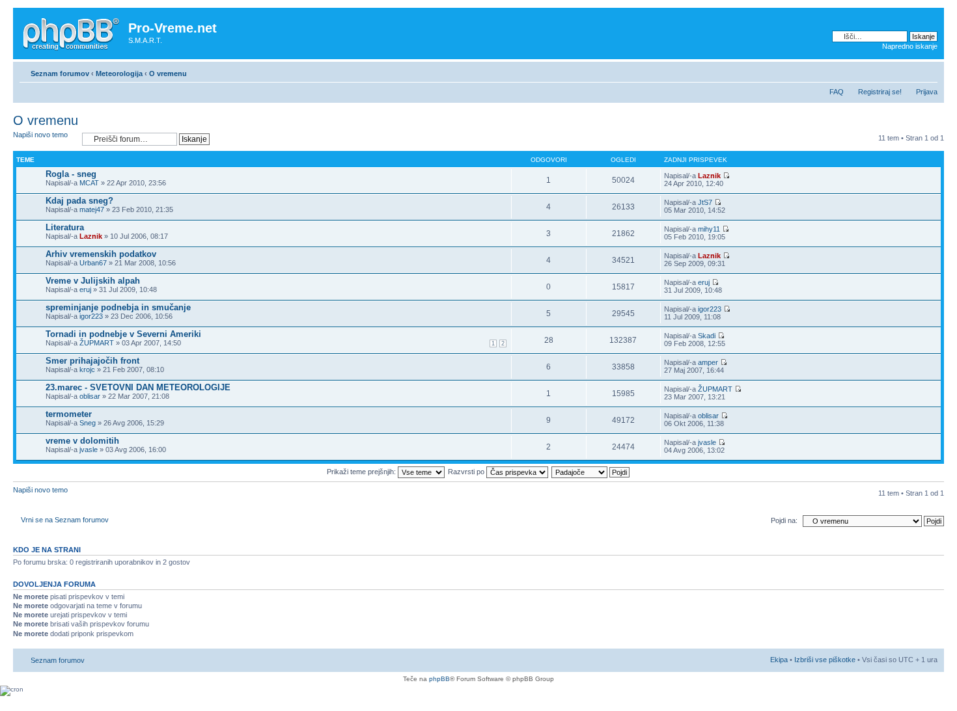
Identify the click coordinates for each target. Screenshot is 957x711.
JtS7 (705, 202)
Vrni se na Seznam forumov (65, 520)
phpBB (439, 678)
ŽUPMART (96, 343)
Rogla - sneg (71, 174)
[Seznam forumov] (72, 32)
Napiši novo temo (40, 135)
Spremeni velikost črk (928, 71)
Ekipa (779, 660)
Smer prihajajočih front (92, 361)
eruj (85, 289)
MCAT (89, 183)
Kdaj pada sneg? (79, 201)
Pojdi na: (784, 520)
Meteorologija (119, 73)
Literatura (65, 227)
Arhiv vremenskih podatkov (101, 254)
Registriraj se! (880, 92)
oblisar (89, 396)
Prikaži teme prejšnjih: (362, 472)
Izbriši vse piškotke (825, 660)
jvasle (88, 449)
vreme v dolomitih (82, 441)
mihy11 (709, 229)
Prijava (926, 92)
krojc (87, 369)
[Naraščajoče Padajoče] (591, 472)
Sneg (87, 423)
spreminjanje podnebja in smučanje (118, 307)
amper (708, 362)
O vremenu (168, 73)
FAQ (836, 92)
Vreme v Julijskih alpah (93, 281)
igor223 (91, 316)
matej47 (91, 209)
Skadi (706, 336)
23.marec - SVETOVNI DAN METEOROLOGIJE (138, 387)
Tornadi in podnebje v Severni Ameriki (123, 334)
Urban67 (93, 263)
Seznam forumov (60, 73)
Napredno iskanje (909, 46)
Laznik (709, 176)
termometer (69, 414)
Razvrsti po (467, 472)
